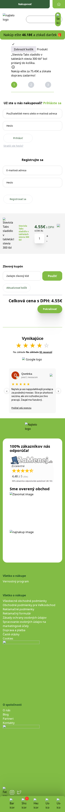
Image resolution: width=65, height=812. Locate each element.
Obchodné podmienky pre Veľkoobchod (29, 605)
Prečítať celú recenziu (21, 408)
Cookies (8, 638)
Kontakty (9, 723)
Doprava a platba (14, 630)
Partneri (8, 719)
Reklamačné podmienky (18, 609)
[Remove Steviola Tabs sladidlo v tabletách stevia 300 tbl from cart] (59, 226)
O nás (6, 710)
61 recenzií (46, 352)
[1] (24, 804)
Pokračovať (50, 309)
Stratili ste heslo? (13, 145)
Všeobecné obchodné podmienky (25, 601)
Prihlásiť (18, 138)
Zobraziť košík (23, 49)
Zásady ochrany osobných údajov (24, 617)
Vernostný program (16, 581)
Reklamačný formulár (17, 613)
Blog (6, 714)
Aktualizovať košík (16, 287)
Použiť (52, 276)
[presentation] (6, 390)
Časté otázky (11, 634)
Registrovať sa (18, 199)
